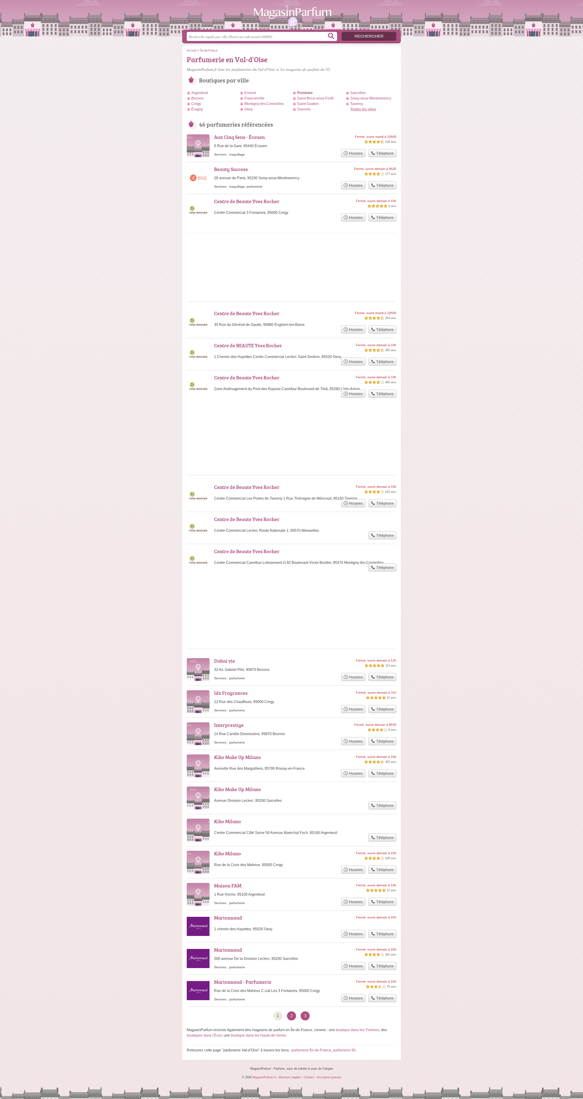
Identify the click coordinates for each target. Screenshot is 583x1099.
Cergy (196, 104)
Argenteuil (199, 93)
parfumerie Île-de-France (311, 1050)
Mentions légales (290, 1077)
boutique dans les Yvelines (357, 1030)
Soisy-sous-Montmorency (370, 98)
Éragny (197, 109)
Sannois (304, 109)
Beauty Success (231, 169)
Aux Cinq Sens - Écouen (239, 137)
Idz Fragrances (231, 692)
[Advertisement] (291, 599)
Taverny (356, 104)
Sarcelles (358, 93)
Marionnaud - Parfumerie (242, 981)
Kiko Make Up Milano (237, 757)
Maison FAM (227, 885)
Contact (309, 1077)
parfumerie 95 (344, 1050)
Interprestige (229, 724)
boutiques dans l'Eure (204, 1035)
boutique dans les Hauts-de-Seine (258, 1035)
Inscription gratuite (329, 1077)
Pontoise (305, 93)
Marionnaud (228, 917)
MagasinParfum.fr (291, 16)
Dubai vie (224, 660)
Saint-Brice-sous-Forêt (315, 98)
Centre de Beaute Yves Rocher (246, 201)
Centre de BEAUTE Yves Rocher (248, 345)
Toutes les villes (363, 109)
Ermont (250, 93)
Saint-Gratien (308, 104)
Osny (248, 109)
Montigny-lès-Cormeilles (264, 104)
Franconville (254, 98)
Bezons (197, 98)
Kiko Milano (227, 821)
